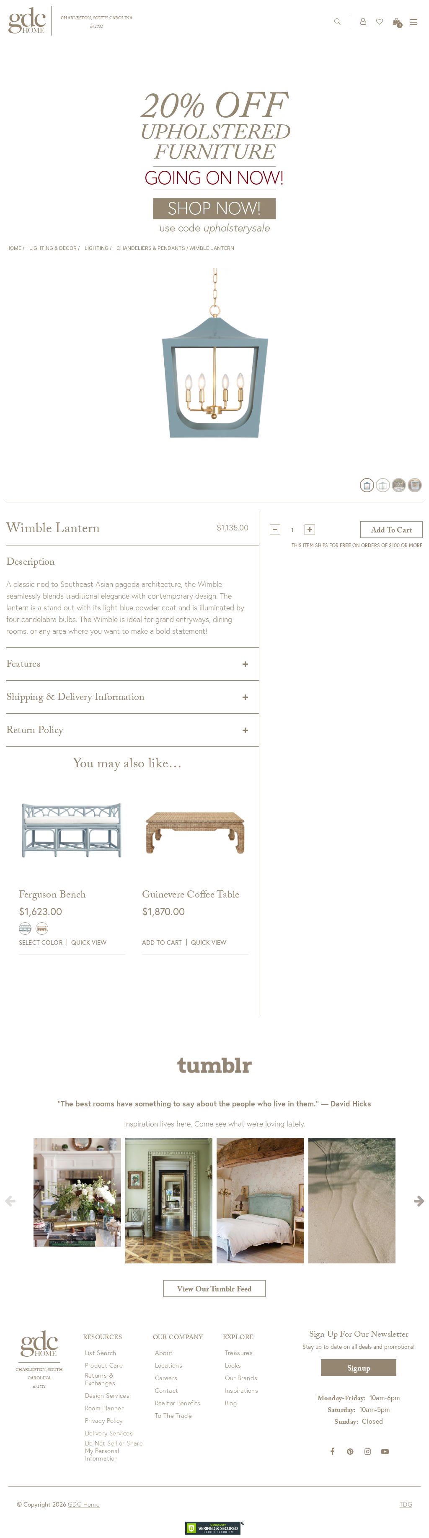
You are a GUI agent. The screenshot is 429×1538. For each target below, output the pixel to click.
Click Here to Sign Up (143, 809)
